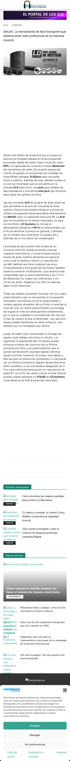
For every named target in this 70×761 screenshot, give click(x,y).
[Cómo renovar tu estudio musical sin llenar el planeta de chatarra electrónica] (35, 582)
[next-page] (11, 545)
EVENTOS (17, 25)
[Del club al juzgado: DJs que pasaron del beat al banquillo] (10, 664)
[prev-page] (5, 545)
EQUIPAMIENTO (15, 597)
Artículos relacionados (17, 487)
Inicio (5, 25)
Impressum (61, 752)
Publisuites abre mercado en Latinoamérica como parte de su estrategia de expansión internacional (43, 640)
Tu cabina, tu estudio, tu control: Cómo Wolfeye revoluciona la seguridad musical (43, 516)
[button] (65, 690)
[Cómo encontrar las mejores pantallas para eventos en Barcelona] (11, 500)
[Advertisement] (35, 115)
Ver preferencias (35, 744)
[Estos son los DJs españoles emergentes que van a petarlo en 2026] (10, 629)
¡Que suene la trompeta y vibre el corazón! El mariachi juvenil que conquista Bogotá (40, 532)
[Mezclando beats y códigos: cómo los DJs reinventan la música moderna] (10, 620)
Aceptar (35, 725)
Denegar (35, 735)
